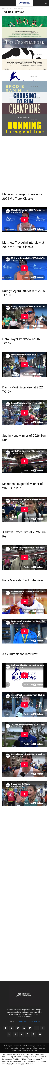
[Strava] (27, 1034)
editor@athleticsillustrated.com (29, 1021)
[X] (33, 1034)
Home (4, 8)
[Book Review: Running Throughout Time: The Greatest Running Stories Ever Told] (24, 127)
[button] (4, 3)
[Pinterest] (36, 1028)
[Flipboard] (11, 1028)
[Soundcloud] (21, 1034)
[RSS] (9, 1034)
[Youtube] (40, 1034)
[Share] (15, 1034)
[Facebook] (5, 1028)
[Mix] (30, 1028)
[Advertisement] (24, 160)
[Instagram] (17, 1028)
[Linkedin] (24, 1028)
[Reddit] (42, 1028)
